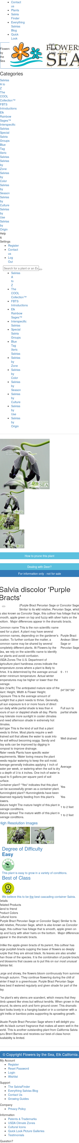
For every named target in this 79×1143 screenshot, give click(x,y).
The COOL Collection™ (19, 293)
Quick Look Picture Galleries (26, 1131)
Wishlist (13, 1076)
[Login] (3, 606)
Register (13, 245)
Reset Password (18, 1068)
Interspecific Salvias (19, 323)
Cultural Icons (17, 1127)
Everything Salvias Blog (18, 26)
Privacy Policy (17, 1109)
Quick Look (14, 36)
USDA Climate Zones (21, 1123)
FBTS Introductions (19, 303)
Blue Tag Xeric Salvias (15, 347)
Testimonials (16, 1135)
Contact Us (15, 1095)
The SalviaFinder (19, 1087)
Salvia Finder (15, 16)
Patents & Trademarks (22, 1119)
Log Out (10, 260)
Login (11, 1072)
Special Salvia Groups (16, 333)
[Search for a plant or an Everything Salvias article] (40, 269)
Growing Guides (18, 1099)
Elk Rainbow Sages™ (16, 313)
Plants (15, 10)
